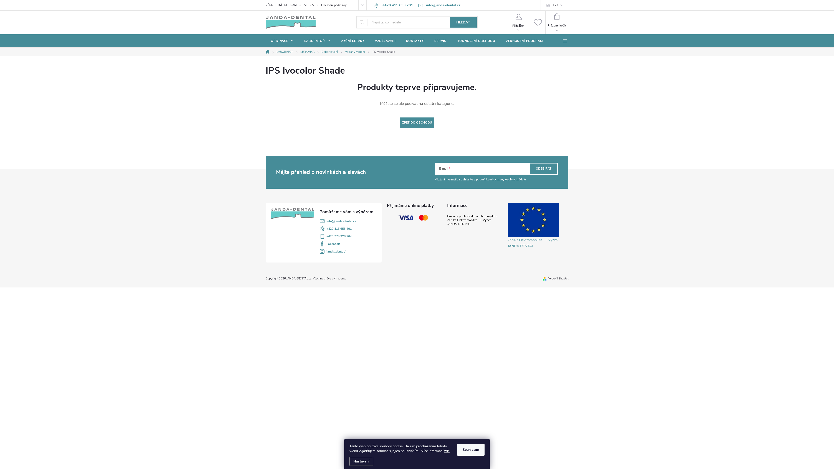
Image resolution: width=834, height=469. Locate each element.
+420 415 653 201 (339, 229)
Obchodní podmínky (334, 5)
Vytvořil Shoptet (558, 279)
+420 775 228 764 (339, 236)
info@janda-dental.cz (341, 221)
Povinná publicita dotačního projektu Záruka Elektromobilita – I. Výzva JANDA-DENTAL (471, 220)
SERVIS (309, 5)
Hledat (463, 22)
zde (447, 451)
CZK (555, 5)
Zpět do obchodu (417, 123)
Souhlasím (471, 449)
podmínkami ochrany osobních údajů (501, 179)
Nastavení (361, 461)
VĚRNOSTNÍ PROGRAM (281, 5)
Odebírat (543, 169)
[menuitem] (282, 41)
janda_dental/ (335, 251)
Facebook (333, 244)
